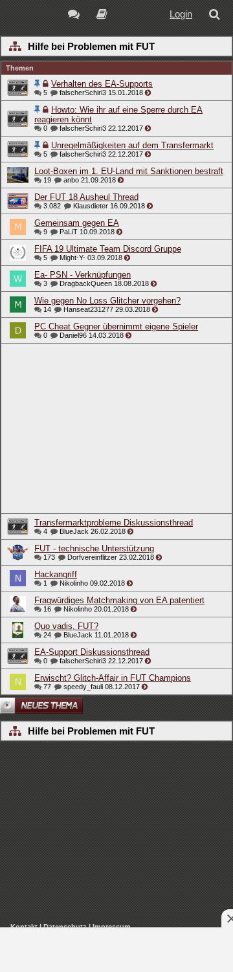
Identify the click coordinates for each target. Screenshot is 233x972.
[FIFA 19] (102, 15)
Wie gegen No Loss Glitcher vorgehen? (107, 300)
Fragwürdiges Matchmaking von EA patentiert (119, 600)
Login (181, 13)
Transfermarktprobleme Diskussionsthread (113, 522)
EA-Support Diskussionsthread (92, 652)
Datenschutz (65, 927)
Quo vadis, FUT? (66, 626)
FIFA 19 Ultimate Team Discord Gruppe (107, 249)
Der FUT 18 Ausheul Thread (86, 197)
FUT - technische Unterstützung (94, 548)
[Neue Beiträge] (76, 15)
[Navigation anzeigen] (15, 47)
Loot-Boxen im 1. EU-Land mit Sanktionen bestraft (128, 171)
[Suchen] (217, 15)
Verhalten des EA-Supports (102, 84)
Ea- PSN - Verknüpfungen (82, 275)
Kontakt (24, 927)
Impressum (112, 927)
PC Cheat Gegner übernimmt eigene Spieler (116, 326)
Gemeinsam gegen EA (76, 223)
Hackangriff (55, 574)
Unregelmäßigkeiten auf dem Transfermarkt (132, 145)
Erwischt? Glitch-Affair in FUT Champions (112, 678)
